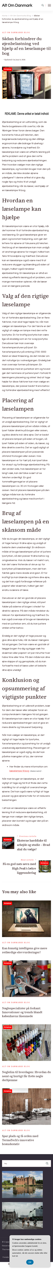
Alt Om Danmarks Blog (16, 32)
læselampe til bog (19, 771)
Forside (6, 1257)
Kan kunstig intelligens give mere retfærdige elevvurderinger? (24, 950)
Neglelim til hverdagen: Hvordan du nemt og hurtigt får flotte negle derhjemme (26, 1076)
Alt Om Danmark (17, 5)
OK (29, 1262)
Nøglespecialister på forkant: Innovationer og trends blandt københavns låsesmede (22, 1012)
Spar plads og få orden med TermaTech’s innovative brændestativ (20, 1140)
